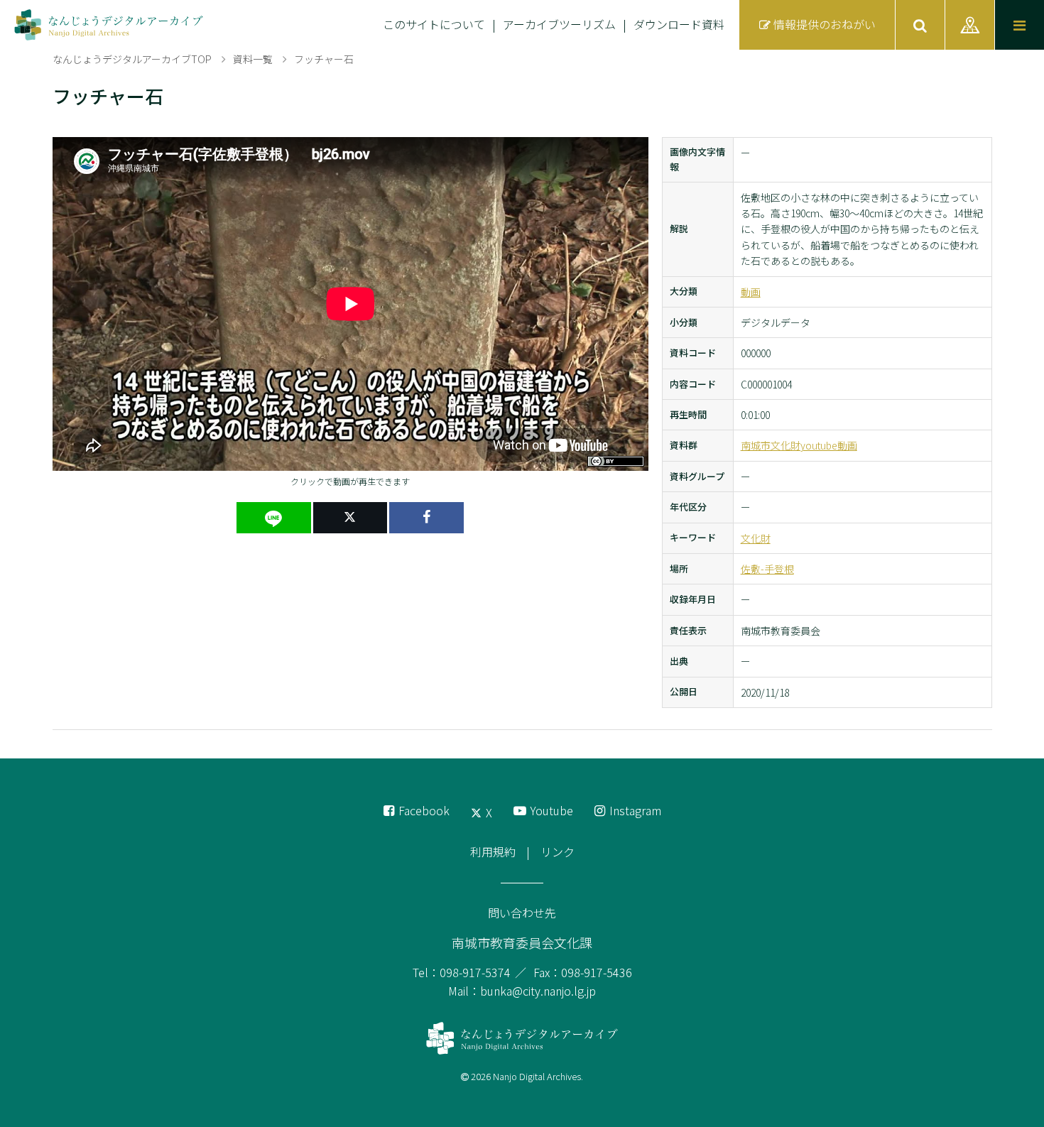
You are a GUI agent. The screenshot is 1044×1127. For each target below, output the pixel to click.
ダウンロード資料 (679, 24)
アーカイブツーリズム (559, 24)
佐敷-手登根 (767, 569)
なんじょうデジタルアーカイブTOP (132, 59)
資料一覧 (253, 59)
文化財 (756, 538)
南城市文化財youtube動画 (799, 445)
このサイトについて (434, 24)
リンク (557, 851)
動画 (751, 292)
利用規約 (493, 851)
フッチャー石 (324, 59)
